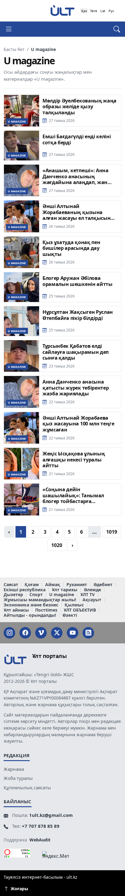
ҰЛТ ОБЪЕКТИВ (80, 610)
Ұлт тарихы (64, 589)
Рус (111, 10)
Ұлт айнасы (16, 610)
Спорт (36, 594)
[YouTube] (72, 633)
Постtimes (46, 610)
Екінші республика (25, 589)
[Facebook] (25, 633)
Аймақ (52, 584)
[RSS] (88, 633)
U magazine (61, 594)
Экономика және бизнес (31, 605)
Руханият (76, 584)
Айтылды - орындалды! (30, 615)
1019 (111, 532)
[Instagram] (9, 633)
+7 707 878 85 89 (40, 826)
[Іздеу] (113, 29)
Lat (102, 10)
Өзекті (69, 615)
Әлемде (92, 589)
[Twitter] (56, 633)
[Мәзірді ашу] (11, 29)
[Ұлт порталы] (62, 10)
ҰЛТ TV (87, 594)
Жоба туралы (18, 778)
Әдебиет (103, 584)
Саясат (11, 584)
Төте (93, 10)
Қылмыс (74, 605)
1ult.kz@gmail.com (51, 815)
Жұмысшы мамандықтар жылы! (40, 599)
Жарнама (14, 769)
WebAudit (39, 840)
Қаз (84, 10)
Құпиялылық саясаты (27, 787)
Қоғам (32, 584)
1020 (56, 545)
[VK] (41, 633)
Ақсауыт (92, 599)
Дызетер (13, 594)
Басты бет (14, 49)
